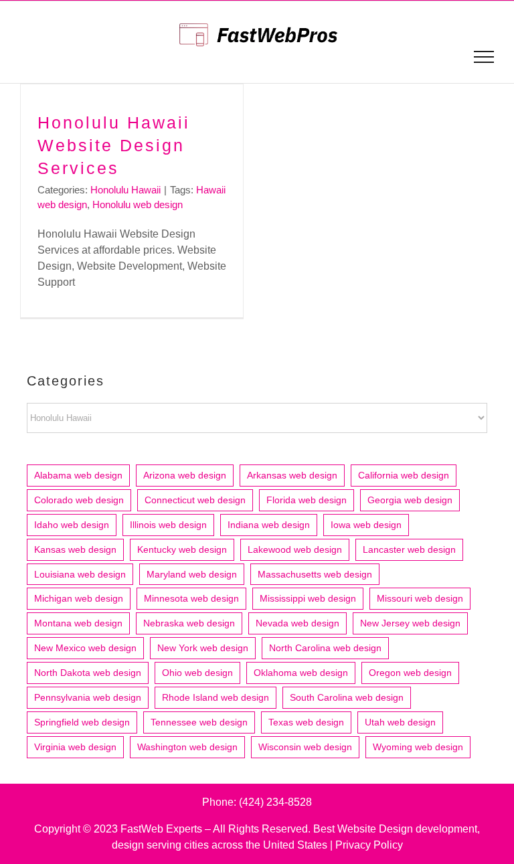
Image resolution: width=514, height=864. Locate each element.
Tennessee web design (199, 722)
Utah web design (400, 722)
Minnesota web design (191, 598)
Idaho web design (71, 524)
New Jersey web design (410, 623)
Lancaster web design (409, 549)
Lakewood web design (295, 549)
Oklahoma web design (301, 672)
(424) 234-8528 (275, 802)
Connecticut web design (195, 500)
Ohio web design (197, 672)
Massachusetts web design (315, 574)
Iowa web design (366, 524)
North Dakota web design (87, 672)
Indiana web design (269, 524)
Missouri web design (420, 598)
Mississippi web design (308, 598)
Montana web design (78, 623)
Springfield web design (82, 722)
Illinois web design (168, 524)
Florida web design (306, 500)
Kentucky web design (182, 549)
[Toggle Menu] (484, 57)
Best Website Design (363, 829)
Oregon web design (410, 672)
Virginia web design (75, 747)
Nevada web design (297, 623)
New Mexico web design (85, 647)
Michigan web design (78, 598)
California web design (403, 475)
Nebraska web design (189, 623)
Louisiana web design (80, 574)
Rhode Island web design (215, 697)
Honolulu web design (137, 204)
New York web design (202, 647)
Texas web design (306, 722)
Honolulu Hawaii (125, 189)
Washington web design (187, 747)
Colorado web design (79, 500)
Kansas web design (75, 549)
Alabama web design (78, 475)
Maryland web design (192, 574)
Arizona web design (184, 475)
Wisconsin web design (305, 747)
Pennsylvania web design (87, 697)
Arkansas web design (292, 475)
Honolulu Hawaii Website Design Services (113, 145)
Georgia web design (409, 500)
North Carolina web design (325, 647)
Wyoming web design (418, 747)
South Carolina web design (347, 697)
